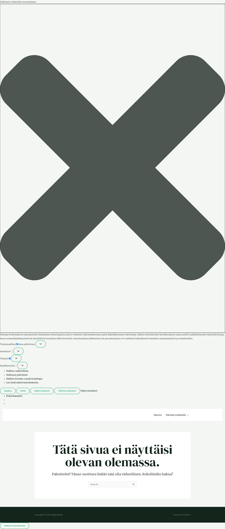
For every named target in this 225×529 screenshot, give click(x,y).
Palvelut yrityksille (176, 415)
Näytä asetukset (41, 391)
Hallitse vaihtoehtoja (17, 371)
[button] (112, 168)
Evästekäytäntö (14, 396)
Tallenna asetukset (67, 391)
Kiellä (23, 391)
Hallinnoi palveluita (16, 375)
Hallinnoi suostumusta (14, 526)
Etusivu (158, 415)
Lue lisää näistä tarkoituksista (22, 382)
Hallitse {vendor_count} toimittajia (24, 378)
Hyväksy (8, 391)
